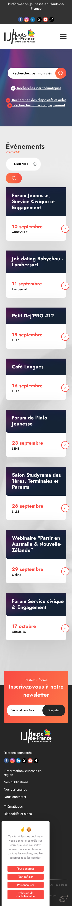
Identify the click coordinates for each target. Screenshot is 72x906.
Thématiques (13, 806)
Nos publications (16, 782)
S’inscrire (54, 710)
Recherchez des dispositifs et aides (38, 99)
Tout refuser (25, 876)
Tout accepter (25, 868)
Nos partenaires (15, 789)
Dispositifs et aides (18, 814)
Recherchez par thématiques (38, 87)
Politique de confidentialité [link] (26, 894)
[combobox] (23, 164)
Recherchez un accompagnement (38, 105)
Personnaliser (25, 885)
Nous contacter (15, 797)
